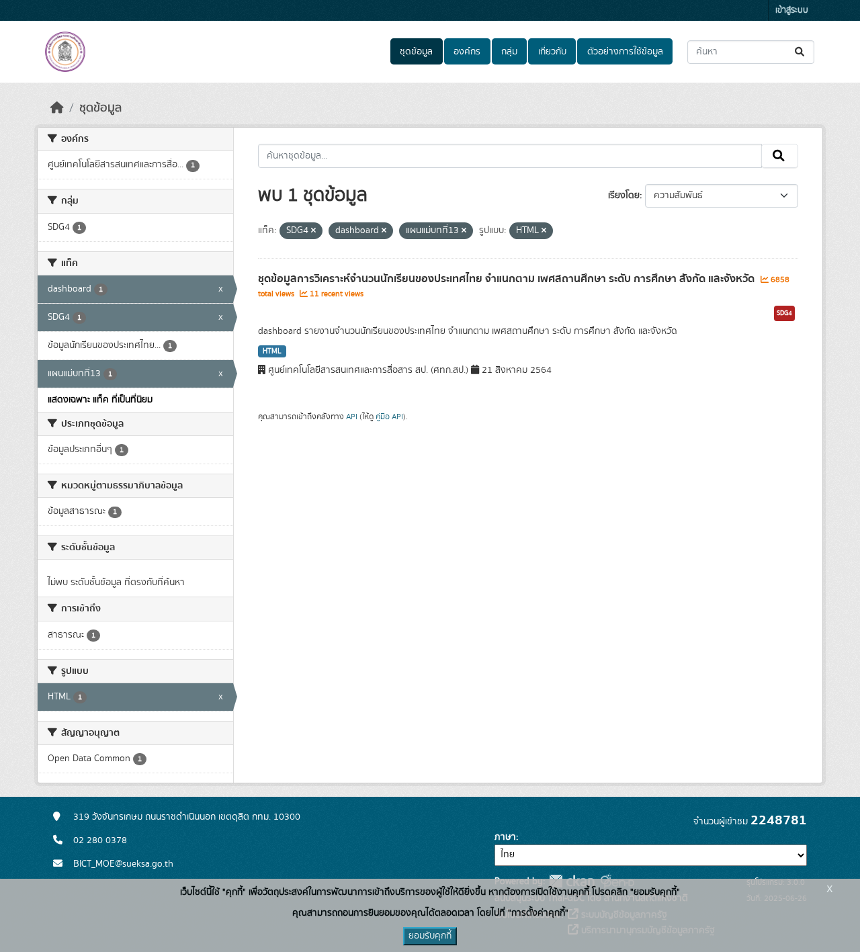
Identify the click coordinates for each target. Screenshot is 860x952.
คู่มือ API (389, 416)
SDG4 (784, 313)
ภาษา (505, 837)
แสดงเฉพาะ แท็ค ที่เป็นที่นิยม (100, 399)
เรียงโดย (624, 195)
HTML (272, 351)
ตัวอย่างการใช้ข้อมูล (625, 51)
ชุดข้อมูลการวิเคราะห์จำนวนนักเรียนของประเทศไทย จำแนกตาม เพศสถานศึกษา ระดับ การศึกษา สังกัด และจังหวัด (507, 279)
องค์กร (467, 51)
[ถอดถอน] (313, 231)
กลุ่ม (509, 51)
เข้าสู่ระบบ (791, 10)
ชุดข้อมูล (416, 51)
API (351, 416)
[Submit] (800, 52)
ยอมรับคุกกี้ (430, 936)
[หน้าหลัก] (57, 108)
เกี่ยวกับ (552, 51)
